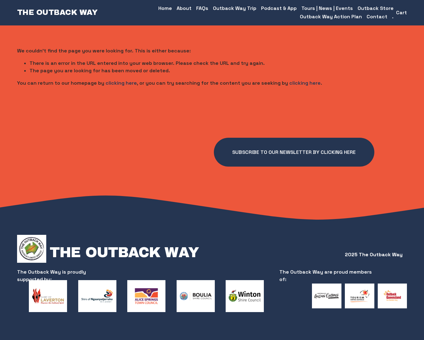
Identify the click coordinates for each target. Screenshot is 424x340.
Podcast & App (279, 8)
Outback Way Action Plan (331, 16)
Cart (401, 12)
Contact (377, 16)
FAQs (202, 8)
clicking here (121, 83)
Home (165, 8)
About (184, 8)
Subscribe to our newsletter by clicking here (294, 152)
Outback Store (376, 8)
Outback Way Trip (234, 8)
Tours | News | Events (327, 8)
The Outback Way (57, 12)
